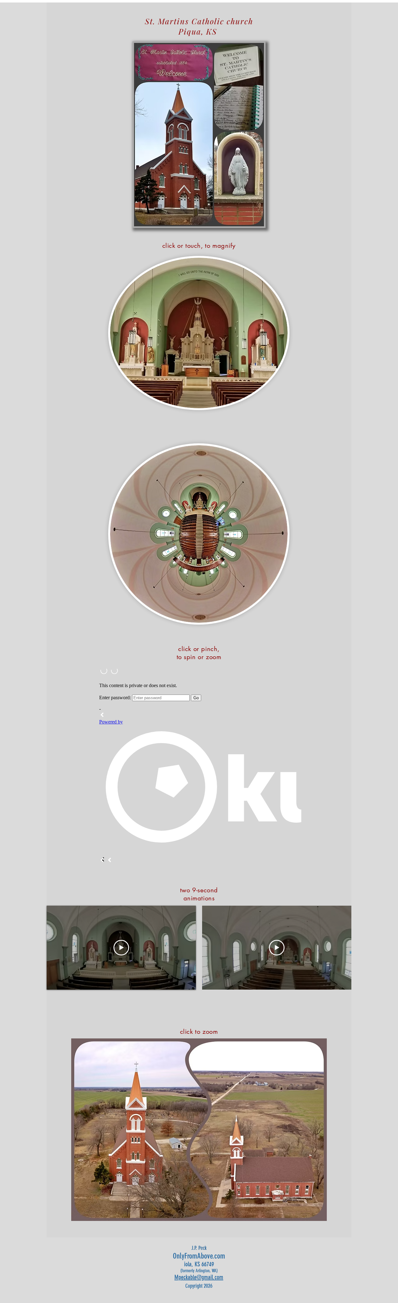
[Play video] (121, 947)
